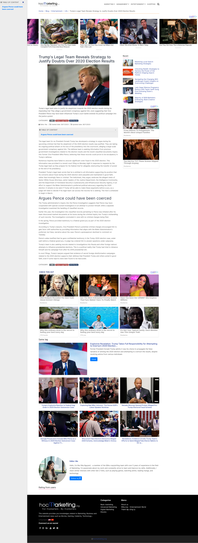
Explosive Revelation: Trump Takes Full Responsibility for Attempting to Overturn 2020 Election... (123, 345)
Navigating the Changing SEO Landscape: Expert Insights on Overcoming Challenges (146, 81)
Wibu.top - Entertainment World (133, 507)
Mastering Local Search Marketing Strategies (144, 63)
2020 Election (74, 120)
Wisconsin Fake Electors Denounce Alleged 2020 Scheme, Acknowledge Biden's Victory (99, 440)
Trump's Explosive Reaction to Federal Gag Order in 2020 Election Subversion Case (58, 406)
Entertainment (137, 4)
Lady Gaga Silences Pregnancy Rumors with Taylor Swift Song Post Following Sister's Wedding (147, 90)
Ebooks (103, 512)
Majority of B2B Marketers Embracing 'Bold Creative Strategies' (145, 100)
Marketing (108, 4)
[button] (115, 130)
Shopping (151, 4)
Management (122, 4)
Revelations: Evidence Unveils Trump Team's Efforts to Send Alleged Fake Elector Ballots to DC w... (140, 441)
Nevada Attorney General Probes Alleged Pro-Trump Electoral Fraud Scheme (140, 406)
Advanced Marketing (109, 507)
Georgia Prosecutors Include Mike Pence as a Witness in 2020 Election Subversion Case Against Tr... (58, 441)
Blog (47, 11)
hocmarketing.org (100, 539)
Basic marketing (107, 504)
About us (124, 504)
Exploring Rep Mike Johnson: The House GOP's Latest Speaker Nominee (99, 406)
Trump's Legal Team (62, 120)
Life (66, 11)
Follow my (75, 478)
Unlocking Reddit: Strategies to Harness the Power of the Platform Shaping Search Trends (147, 72)
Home (41, 11)
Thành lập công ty (128, 509)
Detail (94, 359)
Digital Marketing (107, 509)
